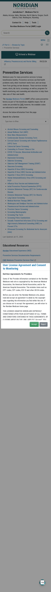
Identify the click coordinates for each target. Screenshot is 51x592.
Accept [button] (34, 324)
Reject (43, 324)
